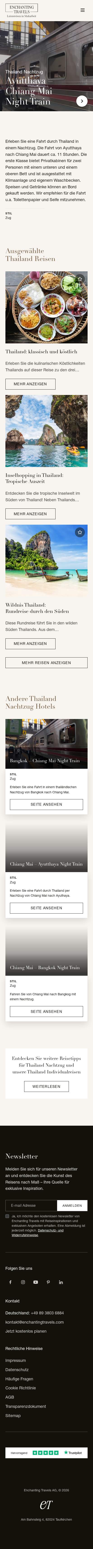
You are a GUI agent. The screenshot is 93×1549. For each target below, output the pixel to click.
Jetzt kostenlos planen (25, 1331)
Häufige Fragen (19, 1378)
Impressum (15, 1360)
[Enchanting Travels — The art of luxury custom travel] (21, 11)
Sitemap (13, 1415)
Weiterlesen (46, 1086)
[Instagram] (23, 1282)
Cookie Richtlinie (20, 1387)
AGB (9, 1397)
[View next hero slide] (82, 101)
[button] (80, 279)
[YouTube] (36, 1282)
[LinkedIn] (61, 1282)
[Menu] (83, 11)
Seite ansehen (46, 804)
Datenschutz (17, 1369)
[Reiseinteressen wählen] (48, 1282)
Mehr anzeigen (30, 384)
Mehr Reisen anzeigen (46, 662)
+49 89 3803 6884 (47, 1312)
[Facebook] (10, 1282)
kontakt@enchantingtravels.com (34, 1322)
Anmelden (72, 1206)
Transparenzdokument (25, 1406)
